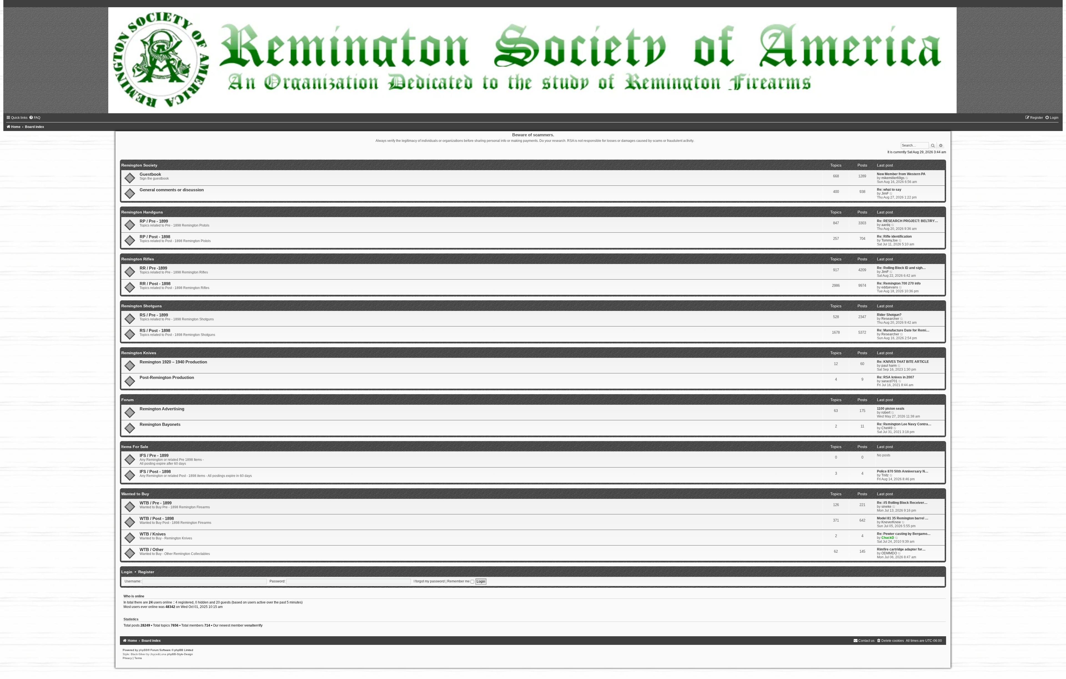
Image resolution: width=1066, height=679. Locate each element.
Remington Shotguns (141, 306)
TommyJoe (889, 240)
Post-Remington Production (167, 377)
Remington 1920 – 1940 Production (173, 362)
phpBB (143, 650)
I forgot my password (429, 581)
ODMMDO (889, 553)
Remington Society (139, 165)
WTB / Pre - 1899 (156, 503)
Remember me (459, 581)
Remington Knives (138, 353)
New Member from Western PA (901, 174)
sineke (886, 507)
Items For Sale (134, 446)
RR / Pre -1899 (153, 268)
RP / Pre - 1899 (154, 221)
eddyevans (889, 287)
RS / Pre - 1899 (154, 315)
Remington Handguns (142, 212)
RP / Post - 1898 (155, 237)
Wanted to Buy (135, 494)
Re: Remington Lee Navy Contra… (904, 424)
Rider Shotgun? (889, 315)
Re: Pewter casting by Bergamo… (904, 534)
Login (126, 572)
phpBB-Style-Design (180, 654)
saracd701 (889, 381)
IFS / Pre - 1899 (154, 455)
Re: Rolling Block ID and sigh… (901, 268)
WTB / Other (152, 549)
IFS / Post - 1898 (155, 471)
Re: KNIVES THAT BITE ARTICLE (903, 362)
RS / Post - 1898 (155, 330)
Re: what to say (889, 190)
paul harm (889, 366)
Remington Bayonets (160, 424)
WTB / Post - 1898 (157, 518)
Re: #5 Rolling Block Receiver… (902, 503)
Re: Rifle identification (894, 236)
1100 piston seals (890, 409)
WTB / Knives (153, 534)
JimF (885, 193)
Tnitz (885, 475)
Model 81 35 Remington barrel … (902, 518)
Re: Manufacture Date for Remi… (903, 330)
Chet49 (886, 428)
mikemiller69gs (892, 178)
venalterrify (253, 625)
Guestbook (150, 174)
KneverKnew (891, 522)
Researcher (890, 319)
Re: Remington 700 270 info (899, 283)
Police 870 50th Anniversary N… (902, 471)
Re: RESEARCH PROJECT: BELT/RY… (907, 221)
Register (146, 572)
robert (885, 412)
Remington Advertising (162, 409)
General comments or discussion (172, 190)
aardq (885, 225)
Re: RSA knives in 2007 (895, 377)
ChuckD (887, 538)
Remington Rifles (137, 259)
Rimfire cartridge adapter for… (901, 549)
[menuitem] (34, 118)
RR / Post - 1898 (155, 283)
